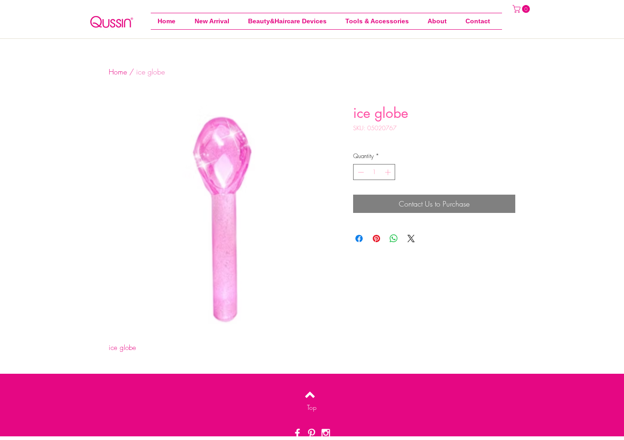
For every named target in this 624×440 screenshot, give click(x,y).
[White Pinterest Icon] (311, 433)
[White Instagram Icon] (326, 433)
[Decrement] (359, 172)
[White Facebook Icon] (297, 433)
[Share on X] (411, 238)
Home (118, 72)
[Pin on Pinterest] (376, 238)
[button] (379, 21)
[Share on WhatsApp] (393, 238)
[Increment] (388, 172)
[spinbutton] (374, 172)
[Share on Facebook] (359, 238)
